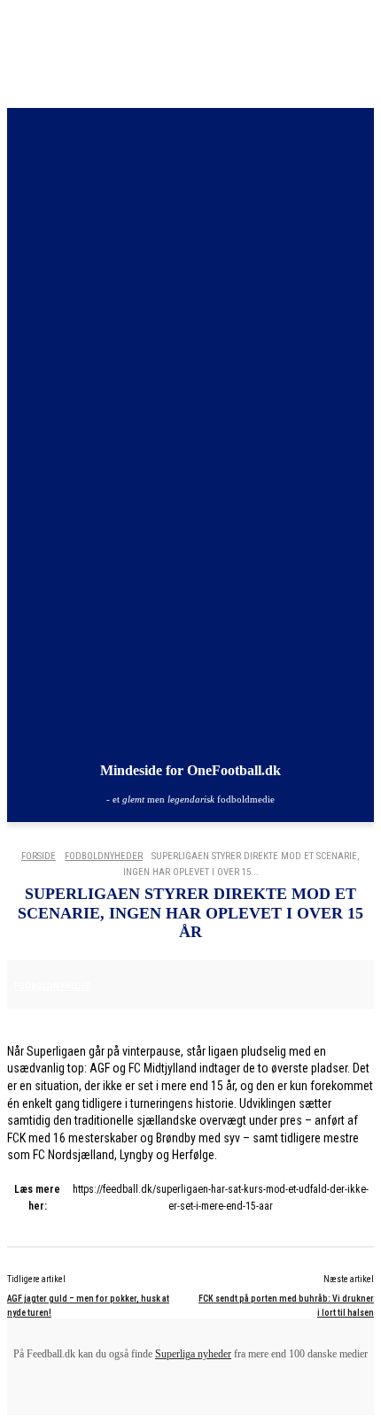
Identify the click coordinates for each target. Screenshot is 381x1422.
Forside (38, 856)
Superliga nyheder (193, 1354)
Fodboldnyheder (104, 856)
